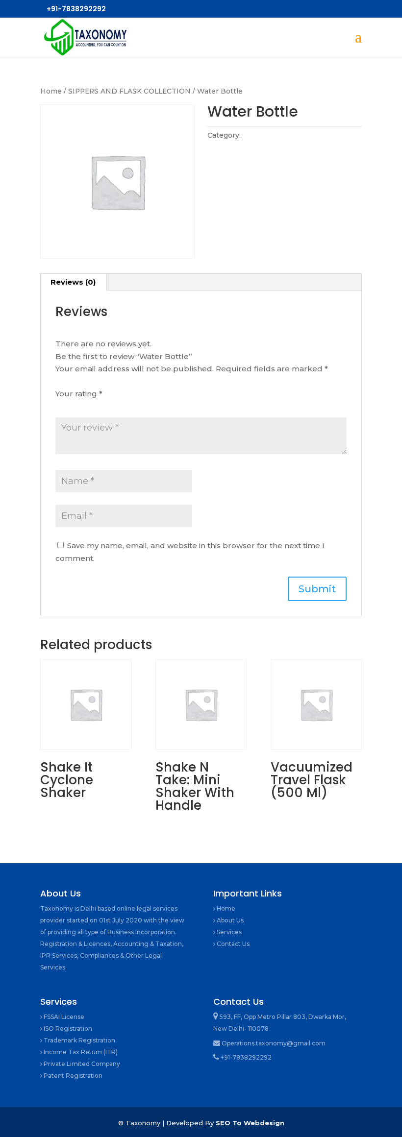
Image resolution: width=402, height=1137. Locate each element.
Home (51, 91)
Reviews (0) (73, 282)
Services (228, 932)
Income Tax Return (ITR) (80, 1052)
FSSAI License (63, 1016)
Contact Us (232, 943)
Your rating (78, 393)
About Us (229, 920)
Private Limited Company (81, 1063)
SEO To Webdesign (250, 1123)
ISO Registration (67, 1028)
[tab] (73, 282)
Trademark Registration (78, 1040)
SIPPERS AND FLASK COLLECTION (129, 91)
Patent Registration (72, 1075)
